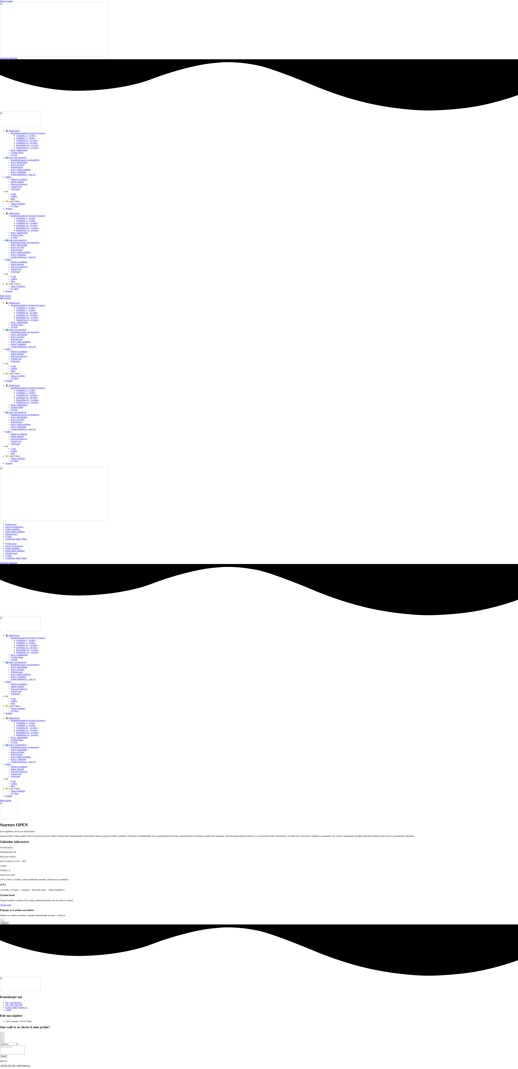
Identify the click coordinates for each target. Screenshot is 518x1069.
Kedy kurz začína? (8, 856)
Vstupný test (16, 186)
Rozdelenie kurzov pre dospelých (25, 160)
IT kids (8, 536)
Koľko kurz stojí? (7, 875)
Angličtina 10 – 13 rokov (27, 140)
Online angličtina (12, 529)
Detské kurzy (11, 524)
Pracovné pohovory (19, 184)
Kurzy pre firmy (18, 165)
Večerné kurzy (17, 167)
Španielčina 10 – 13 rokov (27, 145)
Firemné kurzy (11, 534)
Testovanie (15, 189)
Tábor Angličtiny (18, 204)
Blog (13, 199)
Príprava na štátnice (19, 179)
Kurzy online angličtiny (21, 170)
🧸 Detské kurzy (12, 131)
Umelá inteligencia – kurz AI (23, 174)
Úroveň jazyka (6, 847)
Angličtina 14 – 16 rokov (27, 143)
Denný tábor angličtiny (15, 532)
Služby (8, 177)
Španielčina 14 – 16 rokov (27, 148)
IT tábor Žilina (17, 152)
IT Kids (14, 155)
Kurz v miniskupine (19, 150)
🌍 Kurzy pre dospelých (15, 157)
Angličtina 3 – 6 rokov (25, 135)
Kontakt (8, 208)
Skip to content (6, 1)
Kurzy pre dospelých (14, 527)
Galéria (14, 196)
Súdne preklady (17, 182)
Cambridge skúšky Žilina (16, 539)
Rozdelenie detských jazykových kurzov (28, 133)
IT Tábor (14, 206)
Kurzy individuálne (19, 162)
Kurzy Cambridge (18, 172)
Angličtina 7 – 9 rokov (25, 138)
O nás (13, 194)
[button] (259, 847)
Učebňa (3, 866)
